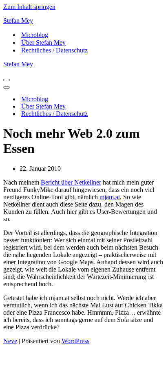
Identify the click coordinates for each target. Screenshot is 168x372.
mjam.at (109, 197)
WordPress (75, 340)
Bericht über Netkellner (71, 182)
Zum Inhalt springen (29, 6)
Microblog (34, 34)
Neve (10, 340)
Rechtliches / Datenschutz (54, 50)
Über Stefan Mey (43, 42)
